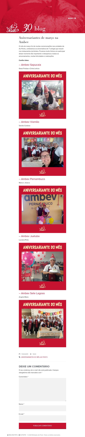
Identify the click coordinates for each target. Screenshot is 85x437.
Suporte (23, 435)
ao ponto (44, 357)
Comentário (23, 377)
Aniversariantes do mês (30, 357)
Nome (21, 404)
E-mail (21, 414)
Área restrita (13, 435)
